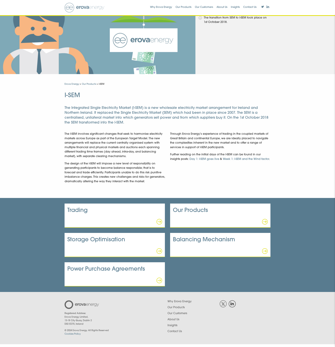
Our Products (183, 7)
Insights (235, 7)
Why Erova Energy (161, 7)
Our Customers (204, 7)
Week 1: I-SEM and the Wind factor (246, 159)
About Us (222, 7)
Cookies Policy (73, 334)
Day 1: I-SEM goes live (204, 159)
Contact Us (249, 7)
